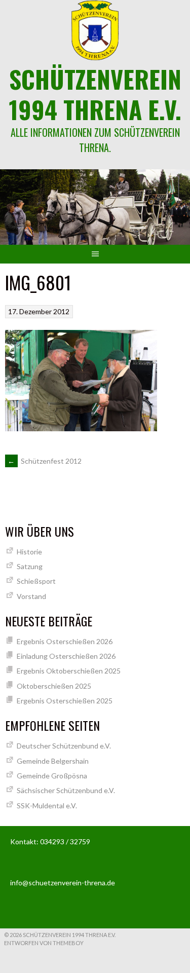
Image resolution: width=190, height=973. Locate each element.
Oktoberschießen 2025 (54, 686)
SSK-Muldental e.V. (47, 805)
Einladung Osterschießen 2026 (66, 656)
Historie (29, 551)
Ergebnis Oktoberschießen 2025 (69, 670)
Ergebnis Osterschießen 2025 (64, 700)
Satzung (30, 566)
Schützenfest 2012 (45, 461)
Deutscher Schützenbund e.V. (64, 745)
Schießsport (36, 581)
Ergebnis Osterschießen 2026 (64, 641)
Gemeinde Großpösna (52, 775)
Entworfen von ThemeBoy (44, 943)
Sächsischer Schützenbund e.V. (66, 790)
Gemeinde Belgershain (53, 761)
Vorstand (31, 596)
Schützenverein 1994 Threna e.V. (95, 94)
